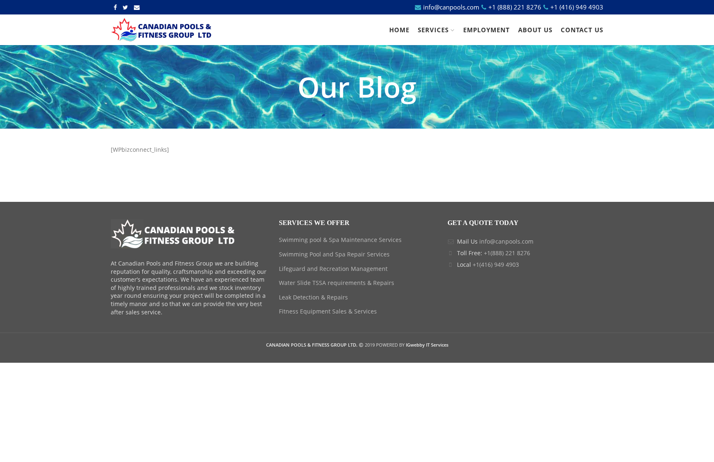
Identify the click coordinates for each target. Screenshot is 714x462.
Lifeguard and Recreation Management (333, 269)
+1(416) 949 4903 (496, 264)
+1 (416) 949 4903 (576, 7)
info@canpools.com (451, 7)
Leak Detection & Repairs (313, 297)
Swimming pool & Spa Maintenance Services (340, 240)
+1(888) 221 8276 (507, 253)
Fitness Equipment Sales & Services (328, 311)
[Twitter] (125, 7)
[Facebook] (115, 7)
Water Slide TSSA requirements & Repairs (336, 283)
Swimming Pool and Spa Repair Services (334, 254)
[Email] (137, 7)
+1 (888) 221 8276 (515, 7)
